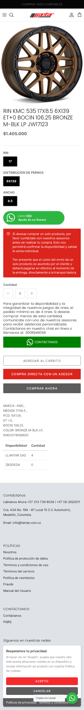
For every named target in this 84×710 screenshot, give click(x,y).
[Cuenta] (70, 14)
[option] (42, 64)
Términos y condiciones (54, 702)
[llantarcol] (42, 15)
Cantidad (10, 285)
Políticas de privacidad (21, 702)
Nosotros (10, 552)
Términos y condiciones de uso (25, 565)
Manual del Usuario (17, 591)
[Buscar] (13, 14)
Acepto (42, 681)
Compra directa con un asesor (42, 374)
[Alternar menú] (4, 14)
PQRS (7, 622)
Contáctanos (12, 616)
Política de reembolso (19, 578)
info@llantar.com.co (27, 523)
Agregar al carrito (42, 361)
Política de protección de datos (25, 558)
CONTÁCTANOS (46, 342)
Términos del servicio (18, 571)
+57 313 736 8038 (40, 502)
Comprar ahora (42, 388)
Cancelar (42, 691)
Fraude (8, 584)
